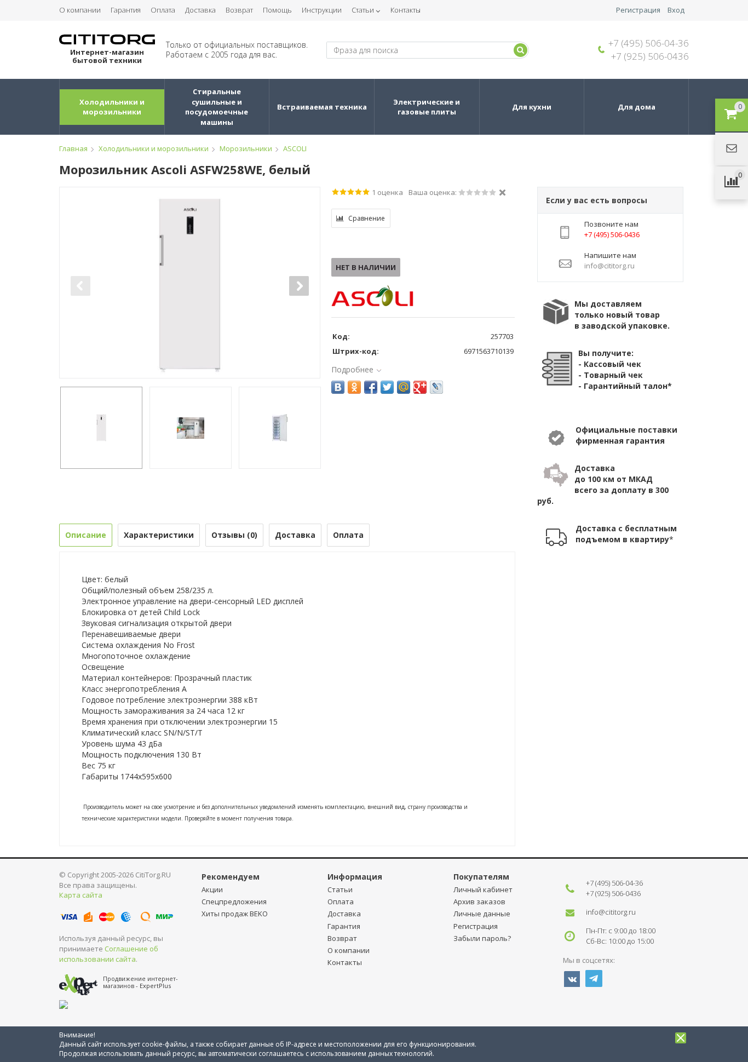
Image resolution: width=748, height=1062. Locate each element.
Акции (212, 889)
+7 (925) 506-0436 (650, 56)
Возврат (239, 10)
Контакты (405, 10)
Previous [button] (80, 286)
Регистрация (638, 10)
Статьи (363, 10)
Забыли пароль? (482, 938)
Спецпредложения (234, 901)
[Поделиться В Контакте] (337, 387)
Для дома (636, 107)
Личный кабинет (483, 889)
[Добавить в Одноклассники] (354, 387)
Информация (354, 876)
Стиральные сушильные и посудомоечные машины (217, 107)
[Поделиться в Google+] (420, 387)
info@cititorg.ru (611, 912)
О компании (80, 10)
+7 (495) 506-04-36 (648, 43)
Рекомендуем (231, 876)
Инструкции (322, 10)
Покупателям (481, 876)
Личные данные (481, 914)
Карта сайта (80, 895)
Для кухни (531, 107)
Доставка (200, 10)
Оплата (163, 10)
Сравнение (366, 218)
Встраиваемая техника (322, 107)
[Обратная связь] (731, 149)
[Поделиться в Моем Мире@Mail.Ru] (403, 387)
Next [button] (299, 286)
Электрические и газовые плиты (427, 107)
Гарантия (126, 10)
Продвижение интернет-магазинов (140, 982)
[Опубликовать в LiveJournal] (436, 387)
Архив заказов (479, 901)
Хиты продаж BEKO (235, 914)
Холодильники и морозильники (112, 107)
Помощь (277, 10)
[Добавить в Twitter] (387, 387)
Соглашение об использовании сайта (108, 954)
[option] (190, 285)
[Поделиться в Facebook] (370, 387)
